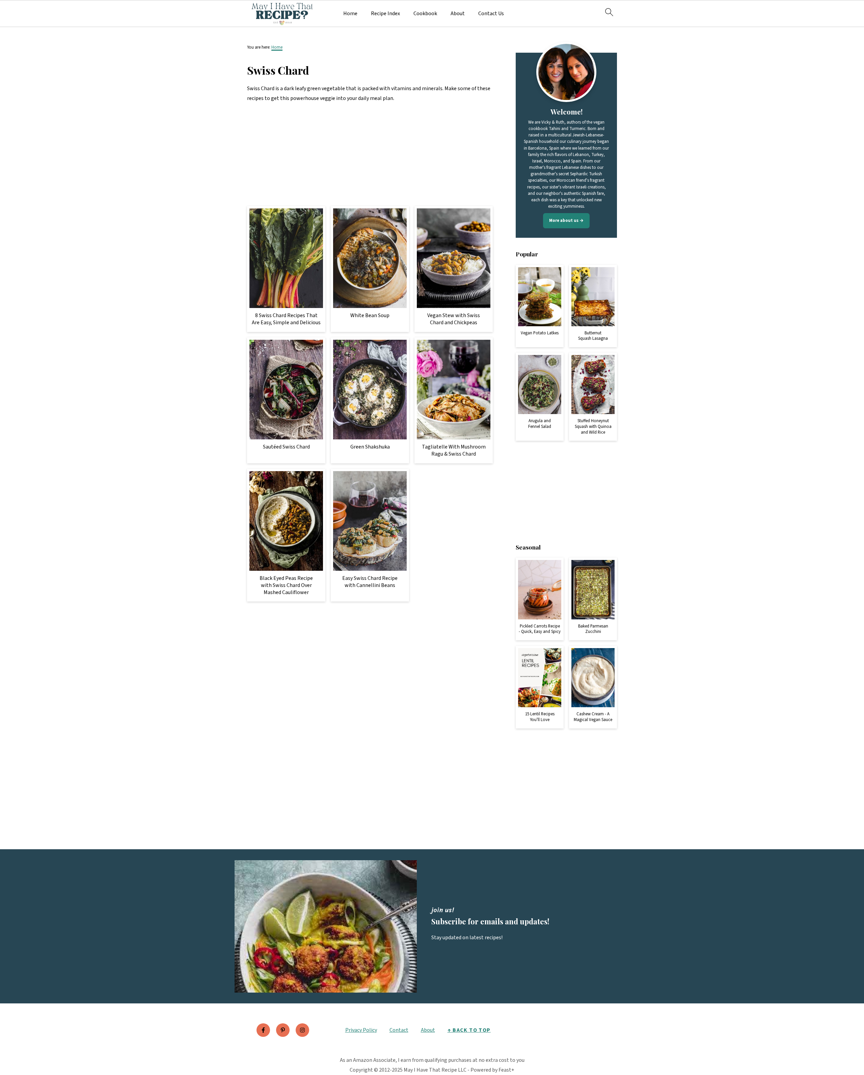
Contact (398, 1030)
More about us (563, 220)
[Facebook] (263, 1030)
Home (350, 13)
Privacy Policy (361, 1030)
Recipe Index (385, 13)
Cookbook (425, 13)
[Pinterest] (283, 1030)
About (458, 13)
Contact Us (491, 13)
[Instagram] (302, 1030)
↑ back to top (469, 1030)
